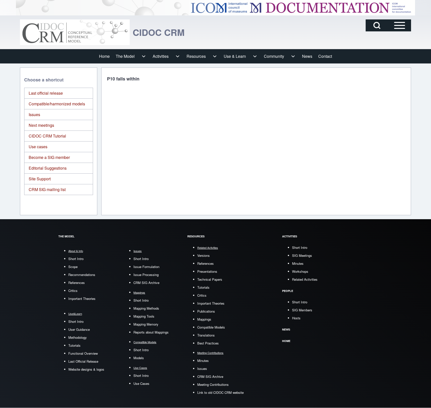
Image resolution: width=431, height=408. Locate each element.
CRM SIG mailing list (47, 189)
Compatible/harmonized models (57, 104)
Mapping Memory (145, 324)
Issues (34, 114)
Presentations (207, 271)
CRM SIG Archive (146, 282)
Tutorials (74, 345)
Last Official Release (83, 361)
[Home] (75, 32)
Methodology (77, 337)
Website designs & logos (86, 369)
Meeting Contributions (213, 384)
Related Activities (305, 279)
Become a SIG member (49, 157)
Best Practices (208, 343)
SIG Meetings (302, 255)
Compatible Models (211, 327)
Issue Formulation (146, 266)
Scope (73, 266)
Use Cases (141, 383)
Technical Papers (209, 279)
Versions (203, 255)
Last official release (46, 93)
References (76, 282)
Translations (206, 335)
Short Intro (76, 258)
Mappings (204, 319)
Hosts (296, 318)
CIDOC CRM (159, 32)
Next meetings (41, 125)
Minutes (203, 360)
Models (138, 357)
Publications (206, 311)
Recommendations (81, 274)
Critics (73, 290)
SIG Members (302, 310)
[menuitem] (104, 56)
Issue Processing (146, 274)
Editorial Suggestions (48, 168)
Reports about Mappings (151, 332)
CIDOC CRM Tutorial (47, 136)
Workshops (300, 271)
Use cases (38, 146)
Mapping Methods (146, 308)
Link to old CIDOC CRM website (220, 392)
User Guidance (79, 329)
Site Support (40, 179)
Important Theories (82, 298)
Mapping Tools (143, 316)
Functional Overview (83, 353)
